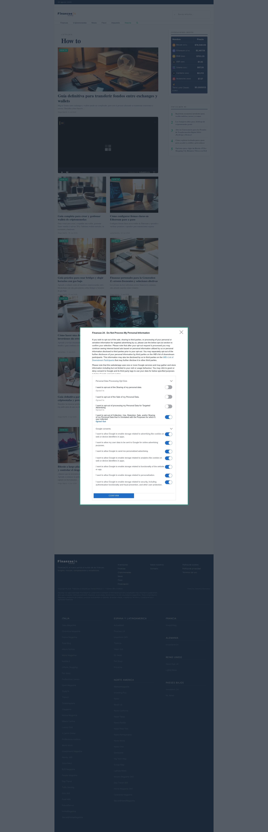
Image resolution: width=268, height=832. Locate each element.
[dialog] (134, 416)
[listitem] (134, 381)
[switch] (168, 387)
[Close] (182, 333)
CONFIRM (114, 496)
